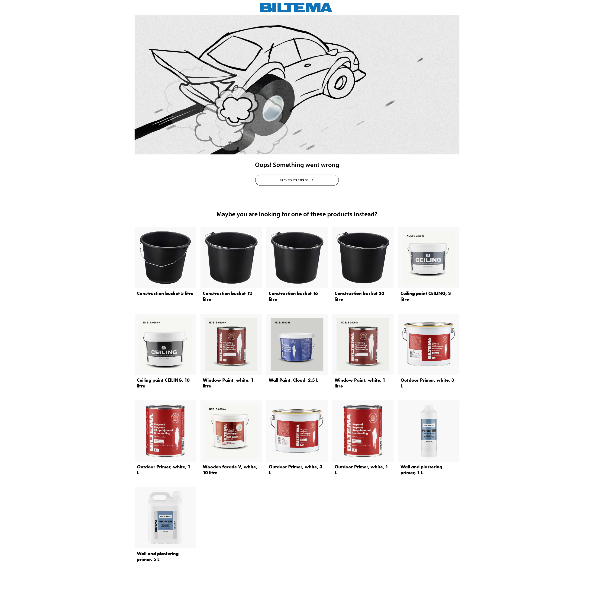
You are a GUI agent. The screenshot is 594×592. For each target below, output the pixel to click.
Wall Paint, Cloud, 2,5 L (293, 380)
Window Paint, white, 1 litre (228, 383)
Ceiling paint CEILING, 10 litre (163, 383)
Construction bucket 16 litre (293, 296)
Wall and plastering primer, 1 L (421, 470)
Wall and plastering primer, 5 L (158, 556)
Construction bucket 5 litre (165, 293)
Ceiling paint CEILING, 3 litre (425, 296)
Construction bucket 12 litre (227, 296)
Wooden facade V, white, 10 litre (230, 470)
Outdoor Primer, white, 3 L (427, 383)
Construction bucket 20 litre (359, 296)
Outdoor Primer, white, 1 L (163, 470)
